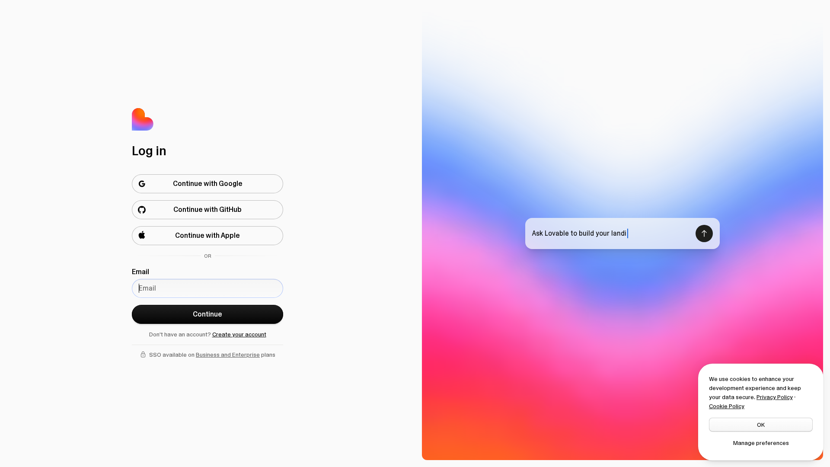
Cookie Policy (726, 406)
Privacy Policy (775, 397)
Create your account (239, 334)
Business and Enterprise (228, 354)
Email (140, 271)
